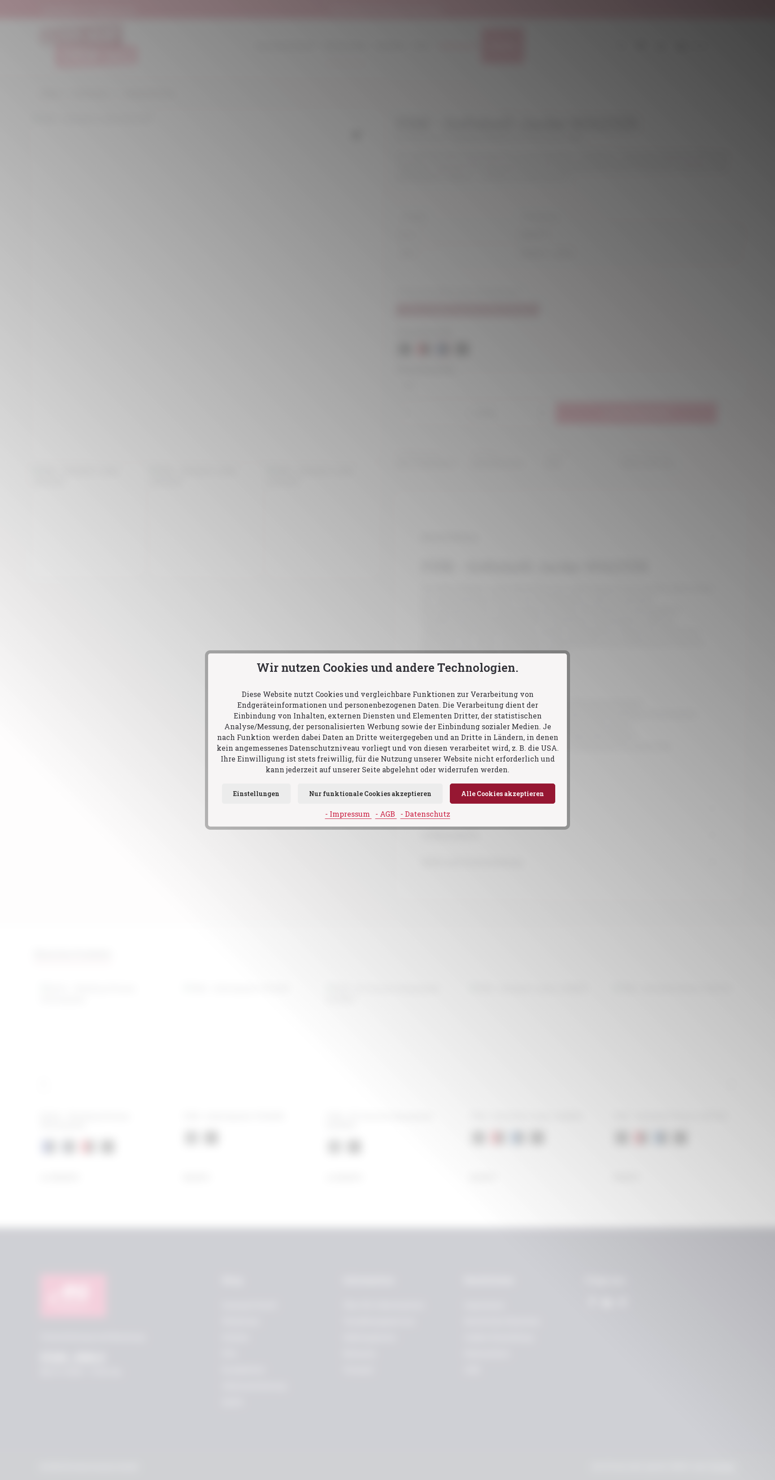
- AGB (386, 813)
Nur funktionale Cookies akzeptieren (370, 793)
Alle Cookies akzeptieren (502, 793)
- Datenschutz (425, 813)
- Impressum (348, 813)
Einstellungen (256, 793)
